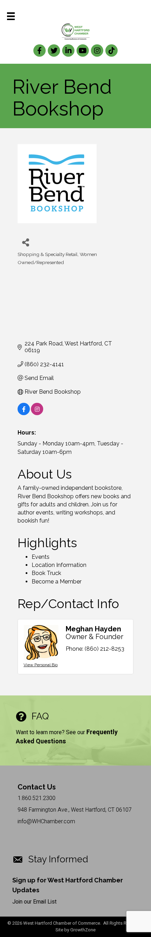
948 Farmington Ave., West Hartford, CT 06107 (75, 810)
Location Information (59, 565)
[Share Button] (25, 242)
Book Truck (46, 573)
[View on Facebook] (24, 413)
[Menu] (11, 16)
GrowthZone (83, 929)
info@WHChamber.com (46, 821)
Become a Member (56, 581)
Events (41, 557)
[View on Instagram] (37, 413)
